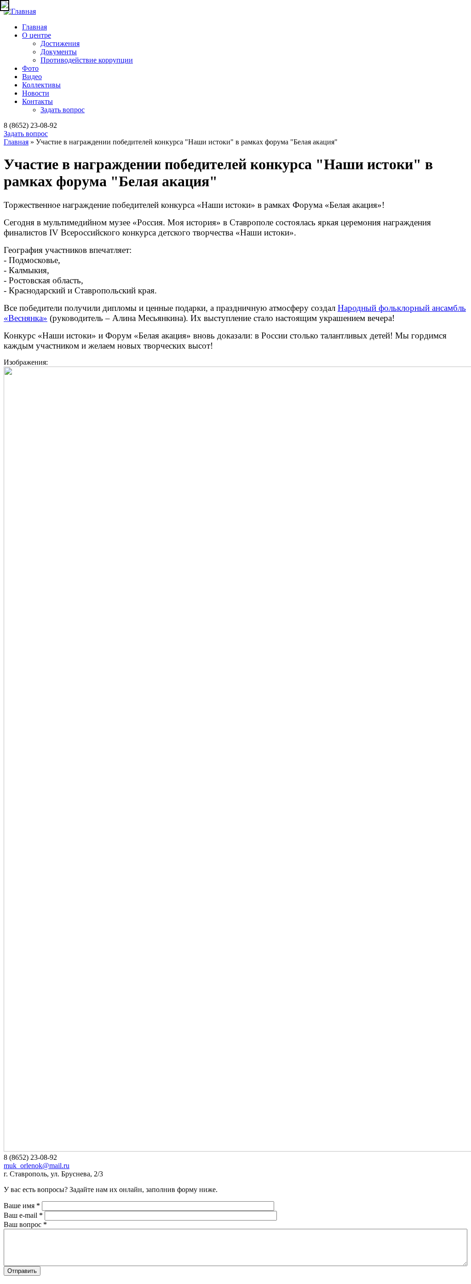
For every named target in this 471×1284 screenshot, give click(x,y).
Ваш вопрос (25, 1224)
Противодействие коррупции (86, 60)
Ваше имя (22, 1205)
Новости (35, 93)
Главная (34, 27)
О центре (36, 35)
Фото (30, 68)
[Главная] (20, 11)
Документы (58, 52)
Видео (32, 76)
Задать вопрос (62, 110)
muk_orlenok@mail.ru (36, 1165)
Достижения (60, 43)
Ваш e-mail (23, 1215)
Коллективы (41, 85)
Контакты (37, 101)
